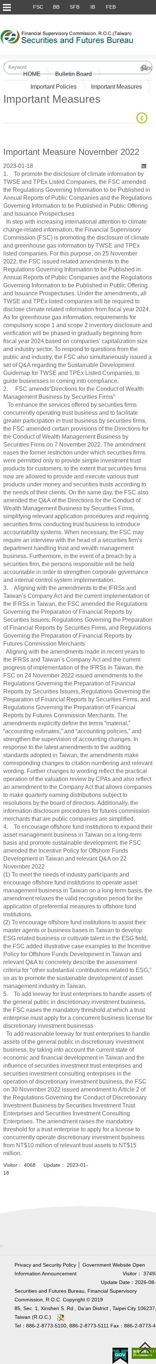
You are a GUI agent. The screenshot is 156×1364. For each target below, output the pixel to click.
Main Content (20, 134)
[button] (6, 7)
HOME (32, 74)
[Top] (147, 1349)
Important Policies (53, 87)
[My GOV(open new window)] (120, 1355)
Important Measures (116, 87)
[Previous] (143, 118)
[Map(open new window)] (60, 1317)
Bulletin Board (73, 74)
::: (1, 1245)
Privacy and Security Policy (45, 1265)
